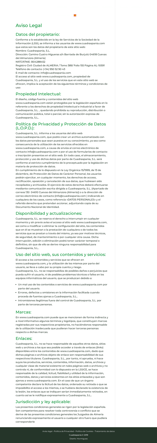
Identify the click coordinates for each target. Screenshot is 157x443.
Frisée (75, 7)
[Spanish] (76, 18)
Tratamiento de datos (105, 431)
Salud (124, 7)
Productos (90, 7)
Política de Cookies (84, 431)
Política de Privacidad (64, 431)
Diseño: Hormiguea (79, 438)
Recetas (137, 7)
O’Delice (62, 7)
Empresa (107, 7)
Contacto (63, 15)
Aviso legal (47, 431)
